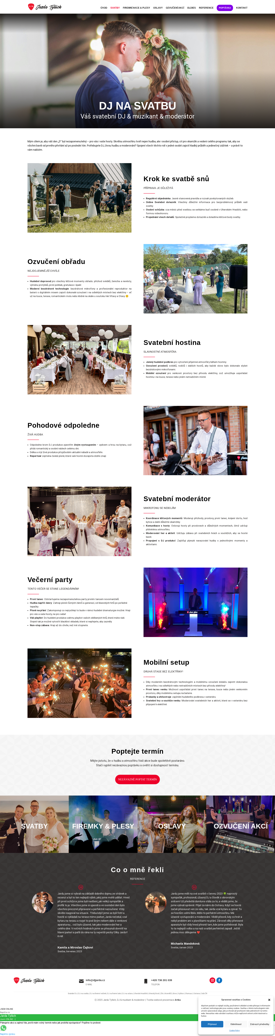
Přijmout (212, 1024)
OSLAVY (158, 8)
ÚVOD (104, 8)
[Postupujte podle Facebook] (219, 980)
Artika (178, 1000)
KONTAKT (241, 8)
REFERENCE (206, 8)
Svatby (34, 843)
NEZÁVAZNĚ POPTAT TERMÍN (137, 779)
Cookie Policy (234, 1031)
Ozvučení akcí (240, 843)
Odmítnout (235, 1024)
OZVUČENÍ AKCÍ (175, 8)
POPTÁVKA (225, 8)
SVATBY (115, 8)
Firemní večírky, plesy (103, 844)
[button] (269, 999)
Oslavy (172, 841)
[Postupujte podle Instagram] (212, 980)
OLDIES (191, 8)
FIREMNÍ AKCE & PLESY (136, 8)
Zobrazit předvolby (259, 1024)
